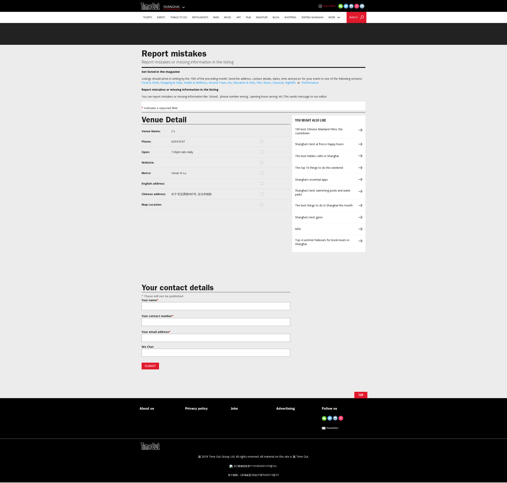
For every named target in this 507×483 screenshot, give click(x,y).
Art (238, 17)
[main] (253, 216)
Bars (216, 17)
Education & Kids (244, 82)
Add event (329, 6)
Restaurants (200, 17)
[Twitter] (346, 6)
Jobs (234, 408)
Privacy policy (196, 408)
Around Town (217, 82)
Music (227, 17)
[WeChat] (340, 6)
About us (147, 408)
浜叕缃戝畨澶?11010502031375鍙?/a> (255, 466)
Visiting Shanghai (312, 17)
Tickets (147, 17)
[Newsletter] (362, 6)
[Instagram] (351, 6)
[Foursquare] (356, 6)
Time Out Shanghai (150, 6)
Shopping (290, 17)
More (332, 17)
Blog (276, 17)
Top (360, 395)
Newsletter (333, 428)
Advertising (285, 408)
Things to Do (178, 17)
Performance (310, 82)
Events (161, 17)
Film (248, 17)
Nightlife (262, 17)
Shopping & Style (171, 82)
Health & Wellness (195, 82)
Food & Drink (150, 82)
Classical (278, 82)
